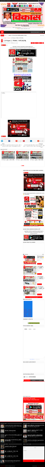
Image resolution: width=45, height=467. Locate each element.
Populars (33, 380)
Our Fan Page (27, 380)
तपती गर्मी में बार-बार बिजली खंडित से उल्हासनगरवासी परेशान (35, 440)
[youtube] (38, 1)
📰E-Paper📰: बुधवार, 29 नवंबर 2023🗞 (7, 159)
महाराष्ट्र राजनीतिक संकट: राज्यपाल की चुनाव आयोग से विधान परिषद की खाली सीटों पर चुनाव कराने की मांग (35, 426)
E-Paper (26, 254)
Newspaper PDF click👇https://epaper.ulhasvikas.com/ (31, 399)
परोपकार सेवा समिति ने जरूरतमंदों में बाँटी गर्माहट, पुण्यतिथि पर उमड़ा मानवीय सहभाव (13, 440)
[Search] (43, 32)
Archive (40, 380)
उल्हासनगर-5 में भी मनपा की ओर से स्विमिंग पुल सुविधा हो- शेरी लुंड (17, 35)
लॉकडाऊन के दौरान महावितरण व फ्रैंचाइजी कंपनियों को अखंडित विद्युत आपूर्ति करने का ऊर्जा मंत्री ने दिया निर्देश (34, 435)
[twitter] (42, 1)
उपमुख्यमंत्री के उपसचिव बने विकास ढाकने (10, 446)
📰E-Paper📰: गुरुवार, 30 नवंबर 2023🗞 (22, 159)
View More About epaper (34, 297)
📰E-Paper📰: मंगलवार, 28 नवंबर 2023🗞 (11, 456)
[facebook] (43, 1)
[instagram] (40, 1)
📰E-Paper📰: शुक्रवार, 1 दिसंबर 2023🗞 (36, 159)
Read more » (39, 263)
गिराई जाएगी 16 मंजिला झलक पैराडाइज (10, 430)
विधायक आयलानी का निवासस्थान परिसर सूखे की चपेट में (12, 460)
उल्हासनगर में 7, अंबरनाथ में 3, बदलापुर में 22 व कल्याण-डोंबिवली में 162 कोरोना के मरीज (35, 431)
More (43, 254)
